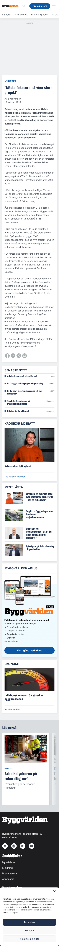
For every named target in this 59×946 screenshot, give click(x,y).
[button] (54, 891)
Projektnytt (21, 14)
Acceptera (29, 922)
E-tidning (7, 867)
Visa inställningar (29, 938)
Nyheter (6, 14)
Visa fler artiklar (12, 709)
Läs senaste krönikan (15, 476)
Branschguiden (39, 14)
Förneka (29, 930)
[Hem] (11, 6)
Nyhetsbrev (8, 862)
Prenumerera (9, 873)
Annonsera (8, 879)
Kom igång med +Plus (29, 650)
